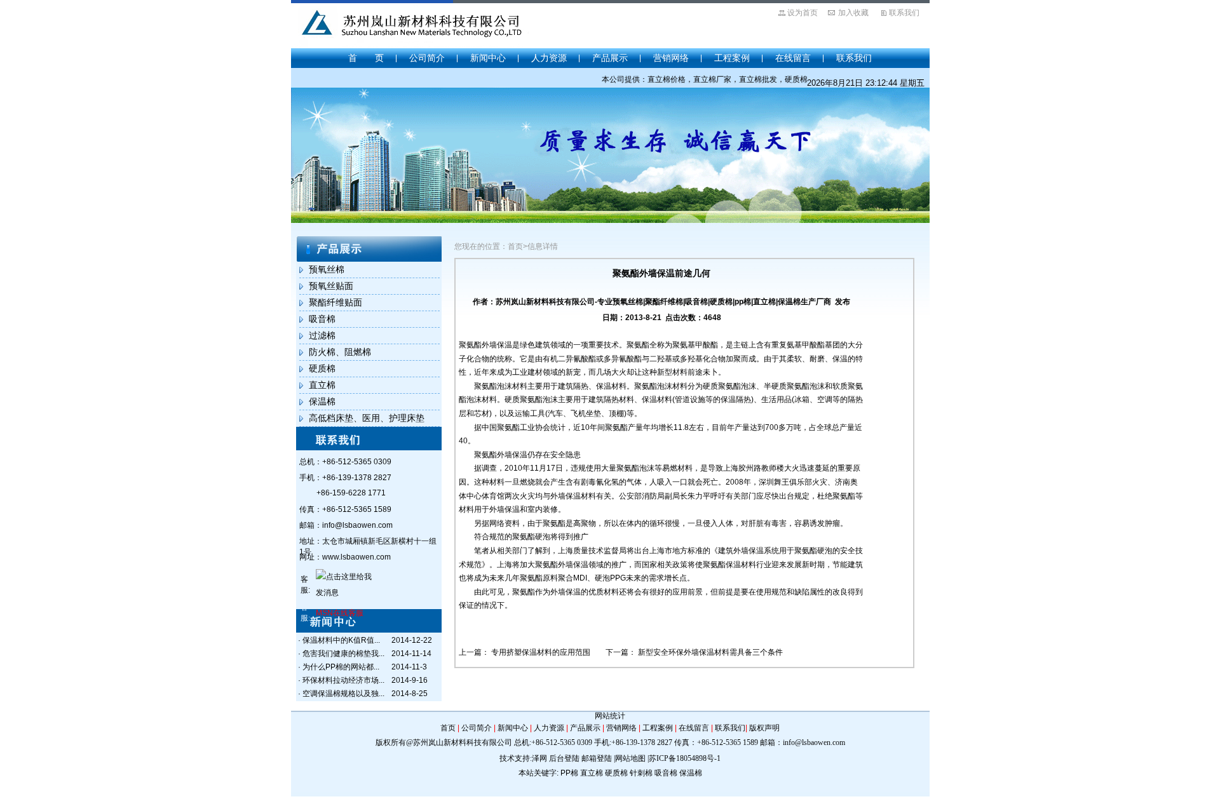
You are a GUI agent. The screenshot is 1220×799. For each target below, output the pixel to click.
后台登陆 (564, 758)
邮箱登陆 (596, 758)
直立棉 (322, 385)
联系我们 (904, 12)
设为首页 (802, 12)
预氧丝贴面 (331, 286)
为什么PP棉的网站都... (340, 666)
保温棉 (322, 401)
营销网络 (671, 58)
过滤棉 (322, 335)
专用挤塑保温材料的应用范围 (541, 652)
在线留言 (793, 58)
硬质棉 (322, 368)
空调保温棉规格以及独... (343, 693)
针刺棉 (641, 773)
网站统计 (610, 715)
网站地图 (630, 758)
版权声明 (764, 727)
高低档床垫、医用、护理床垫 (366, 418)
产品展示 (610, 58)
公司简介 (427, 58)
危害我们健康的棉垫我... (343, 653)
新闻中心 (488, 58)
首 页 (366, 58)
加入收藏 (853, 12)
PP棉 (569, 773)
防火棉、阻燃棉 (340, 352)
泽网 (539, 758)
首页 (448, 727)
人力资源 (549, 58)
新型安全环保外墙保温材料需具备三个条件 (710, 652)
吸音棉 (322, 319)
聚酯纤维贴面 (335, 302)
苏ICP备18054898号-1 (685, 758)
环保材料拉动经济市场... (343, 680)
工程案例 (732, 58)
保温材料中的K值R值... (341, 640)
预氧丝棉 (326, 269)
